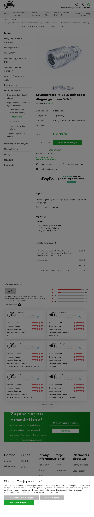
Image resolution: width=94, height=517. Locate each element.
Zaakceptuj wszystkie (19, 503)
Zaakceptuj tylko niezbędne (22, 498)
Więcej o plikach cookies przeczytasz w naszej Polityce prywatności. (31, 492)
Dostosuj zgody (52, 498)
